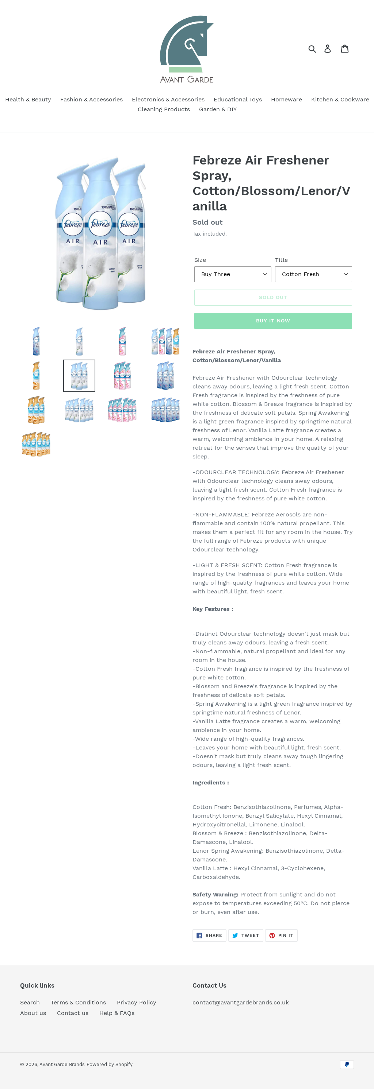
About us (33, 1012)
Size (200, 259)
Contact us (72, 1012)
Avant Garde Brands (62, 1064)
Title (281, 259)
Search (30, 1002)
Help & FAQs (116, 1012)
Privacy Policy (136, 1002)
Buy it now (273, 320)
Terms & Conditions (78, 1002)
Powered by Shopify (110, 1064)
